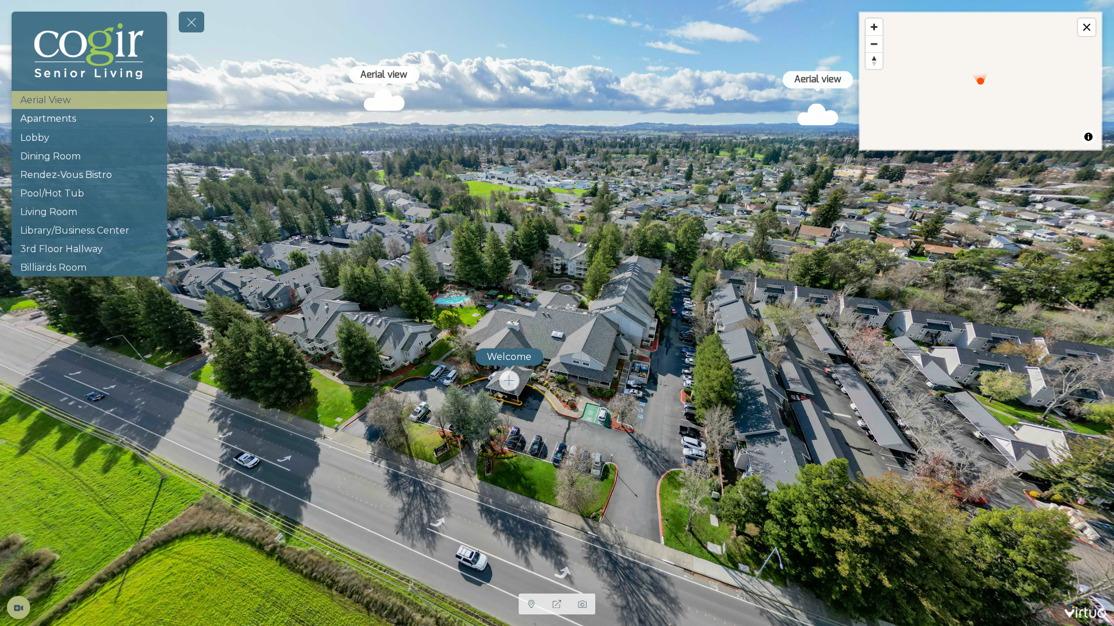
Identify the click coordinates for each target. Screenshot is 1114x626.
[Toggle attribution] (1088, 137)
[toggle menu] (191, 22)
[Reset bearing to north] (874, 60)
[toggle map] (1086, 27)
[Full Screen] (557, 604)
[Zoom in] (874, 27)
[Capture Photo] (582, 604)
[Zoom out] (874, 43)
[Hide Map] (531, 604)
